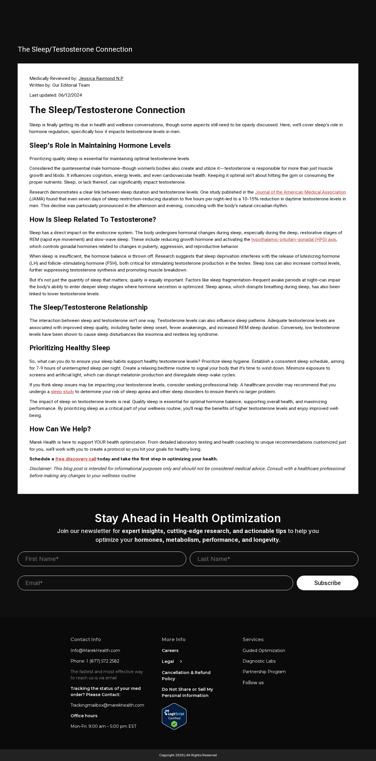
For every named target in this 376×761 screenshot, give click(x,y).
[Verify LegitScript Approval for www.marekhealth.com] (193, 716)
